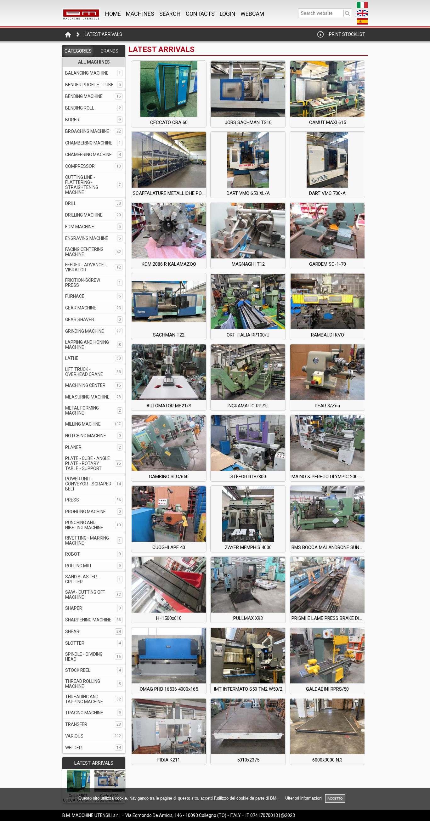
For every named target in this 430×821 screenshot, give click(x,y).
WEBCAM (252, 13)
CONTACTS (200, 13)
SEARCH (170, 13)
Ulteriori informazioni (303, 798)
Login (227, 13)
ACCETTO (335, 798)
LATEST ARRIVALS (93, 763)
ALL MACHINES (94, 62)
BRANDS (109, 51)
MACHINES (140, 13)
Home (113, 13)
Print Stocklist (347, 34)
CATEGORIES (78, 51)
